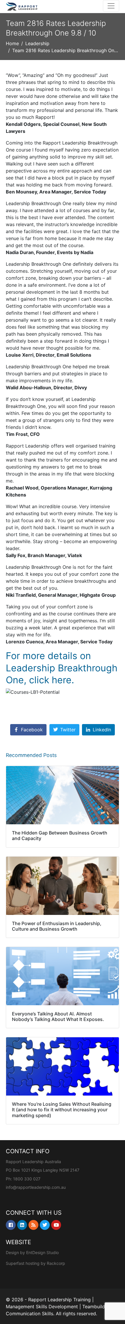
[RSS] (33, 1225)
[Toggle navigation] (111, 6)
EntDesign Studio (42, 1252)
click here (50, 680)
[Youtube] (56, 1225)
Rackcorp (56, 1263)
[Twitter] (45, 1225)
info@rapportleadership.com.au (36, 1187)
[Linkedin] (22, 1225)
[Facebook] (11, 1225)
